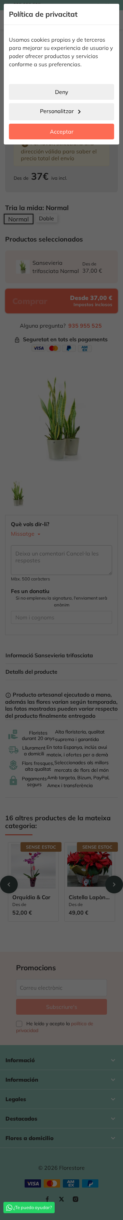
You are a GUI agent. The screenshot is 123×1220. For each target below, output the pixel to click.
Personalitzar (61, 112)
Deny (61, 91)
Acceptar (61, 131)
